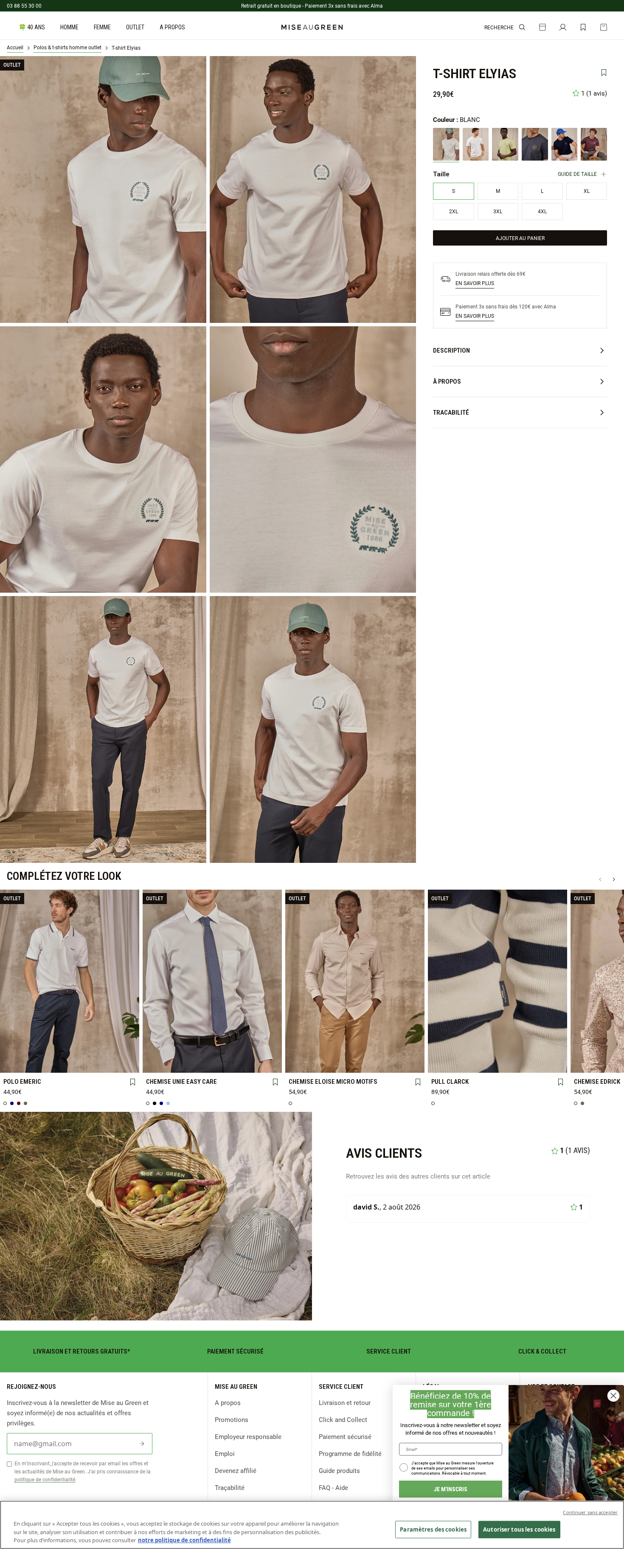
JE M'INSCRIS (450, 1489)
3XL (15, 1062)
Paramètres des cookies (433, 1529)
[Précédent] (600, 879)
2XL (123, 1048)
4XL (42, 1062)
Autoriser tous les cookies (519, 1529)
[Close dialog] (613, 1395)
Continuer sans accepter (590, 1512)
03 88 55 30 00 (24, 5)
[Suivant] (613, 879)
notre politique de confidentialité (184, 1540)
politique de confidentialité (44, 1479)
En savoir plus (474, 283)
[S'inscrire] (141, 1444)
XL (96, 1048)
